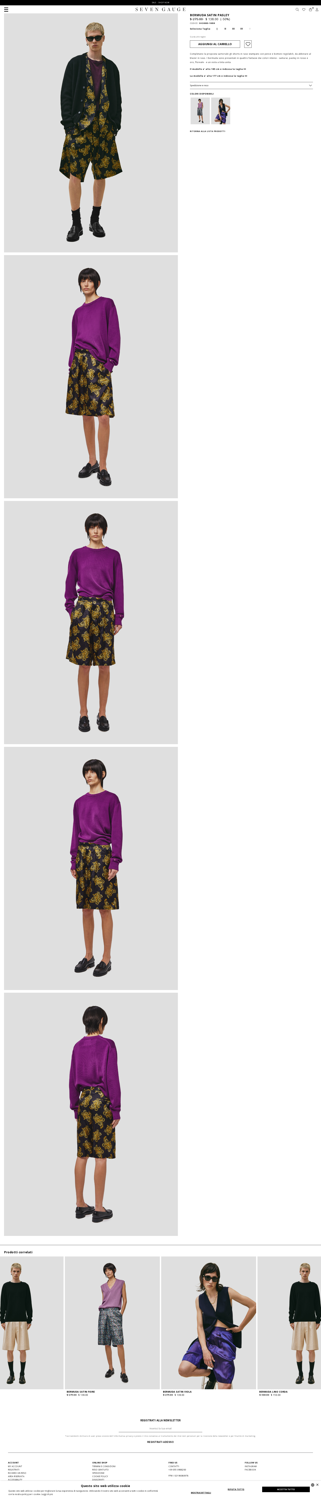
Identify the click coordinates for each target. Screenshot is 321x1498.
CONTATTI (174, 1466)
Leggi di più (47, 1494)
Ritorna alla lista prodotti (207, 131)
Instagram (251, 1466)
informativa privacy (123, 1436)
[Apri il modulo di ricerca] (297, 9)
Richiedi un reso (17, 1473)
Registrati (13, 1469)
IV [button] (241, 28)
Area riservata (16, 1476)
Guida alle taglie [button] (198, 36)
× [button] (317, 1485)
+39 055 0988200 (177, 1469)
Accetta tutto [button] (286, 1489)
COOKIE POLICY (100, 1476)
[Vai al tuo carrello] (310, 10)
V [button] (250, 28)
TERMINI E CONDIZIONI (104, 1466)
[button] (6, 9)
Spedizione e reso (199, 85)
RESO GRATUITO (100, 1469)
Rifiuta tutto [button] (236, 1489)
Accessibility (15, 1479)
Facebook (250, 1469)
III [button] (233, 28)
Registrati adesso (160, 1442)
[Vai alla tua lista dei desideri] (303, 10)
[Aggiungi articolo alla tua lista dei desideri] (248, 44)
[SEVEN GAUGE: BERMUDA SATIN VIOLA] (220, 111)
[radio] (217, 28)
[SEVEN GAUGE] (160, 9)
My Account (15, 1466)
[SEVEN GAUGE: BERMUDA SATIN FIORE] (200, 111)
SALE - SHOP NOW (160, 2)
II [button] (225, 28)
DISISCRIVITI (98, 1479)
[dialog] (160, 1489)
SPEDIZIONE (98, 1473)
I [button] (217, 28)
